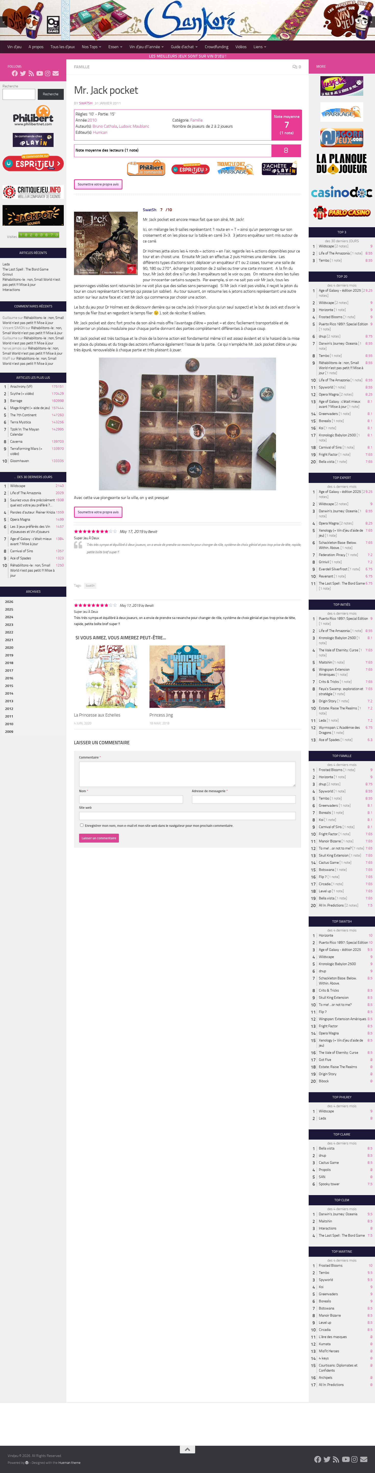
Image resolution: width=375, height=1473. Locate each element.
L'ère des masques (333, 1337)
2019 (9, 655)
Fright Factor (328, 454)
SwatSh (85, 103)
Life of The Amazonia (25, 493)
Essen (113, 46)
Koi (321, 428)
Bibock (324, 1081)
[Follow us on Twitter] (23, 73)
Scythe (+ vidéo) (22, 393)
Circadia (325, 884)
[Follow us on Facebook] (15, 73)
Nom (83, 791)
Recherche (10, 86)
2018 (9, 663)
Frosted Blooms (331, 317)
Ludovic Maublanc (134, 126)
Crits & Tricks (329, 682)
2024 (9, 617)
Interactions (11, 290)
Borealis (325, 421)
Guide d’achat (182, 46)
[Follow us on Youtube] (39, 73)
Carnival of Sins (21, 551)
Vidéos (240, 46)
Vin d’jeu (14, 46)
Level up (325, 891)
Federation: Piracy (332, 555)
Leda (6, 264)
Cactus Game (329, 862)
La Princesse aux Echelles (97, 715)
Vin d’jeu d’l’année (145, 46)
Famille (82, 66)
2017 (9, 670)
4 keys (324, 1358)
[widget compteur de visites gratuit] (38, 237)
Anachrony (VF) (21, 386)
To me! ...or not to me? (335, 848)
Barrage (16, 401)
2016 (9, 678)
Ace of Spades (20, 558)
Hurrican (100, 132)
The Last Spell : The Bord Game (25, 269)
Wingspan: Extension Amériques (342, 1019)
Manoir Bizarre (330, 841)
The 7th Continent (23, 415)
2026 (9, 602)
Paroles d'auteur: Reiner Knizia (32, 512)
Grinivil (8, 274)
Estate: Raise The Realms (338, 708)
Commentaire (90, 757)
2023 (9, 625)
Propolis (325, 1170)
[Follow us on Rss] (31, 73)
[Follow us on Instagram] (47, 73)
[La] (111, 676)
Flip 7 (323, 877)
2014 (9, 693)
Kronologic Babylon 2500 (337, 435)
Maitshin (325, 662)
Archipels (325, 1377)
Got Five (325, 1060)
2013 (9, 701)
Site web (85, 807)
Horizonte (326, 310)
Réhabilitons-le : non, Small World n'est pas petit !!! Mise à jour (32, 570)
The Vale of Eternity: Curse (338, 650)
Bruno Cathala (105, 126)
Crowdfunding (216, 46)
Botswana (326, 870)
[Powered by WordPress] (27, 1462)
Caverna (16, 441)
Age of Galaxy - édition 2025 (340, 290)
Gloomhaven (19, 461)
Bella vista (326, 462)
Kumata (325, 1344)
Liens (258, 46)
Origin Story (327, 701)
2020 (9, 647)
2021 (9, 640)
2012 (9, 709)
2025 (9, 609)
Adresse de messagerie (210, 791)
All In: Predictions (331, 905)
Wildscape (17, 486)
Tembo (324, 260)
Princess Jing (161, 715)
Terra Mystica (20, 422)
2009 (9, 731)
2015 (9, 686)
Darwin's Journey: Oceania (338, 343)
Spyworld (326, 387)
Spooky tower (329, 1184)
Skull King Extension (333, 855)
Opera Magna (20, 519)
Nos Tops (89, 46)
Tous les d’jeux (63, 46)
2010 (92, 120)
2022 (9, 632)
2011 (9, 716)
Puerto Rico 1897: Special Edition (343, 324)
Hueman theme (69, 1463)
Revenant (326, 576)
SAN (322, 1177)
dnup (322, 336)
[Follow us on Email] (56, 73)
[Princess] (187, 676)
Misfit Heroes (329, 1351)
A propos (36, 46)
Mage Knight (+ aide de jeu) (30, 408)
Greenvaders (328, 414)
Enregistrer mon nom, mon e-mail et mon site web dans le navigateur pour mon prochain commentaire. (159, 826)
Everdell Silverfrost (333, 569)
